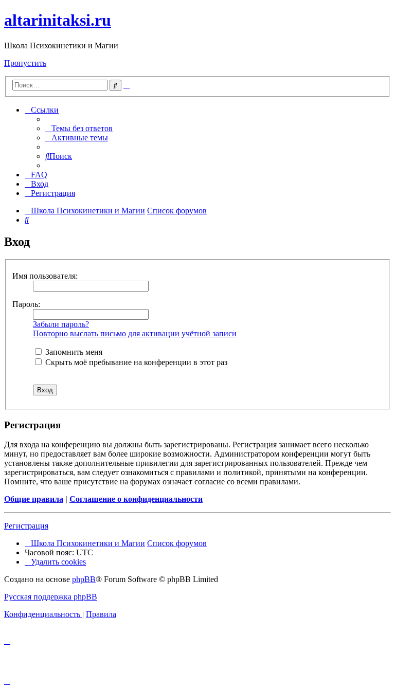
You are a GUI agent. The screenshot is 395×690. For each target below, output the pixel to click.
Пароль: (26, 304)
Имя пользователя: (45, 275)
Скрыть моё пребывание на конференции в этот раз (135, 362)
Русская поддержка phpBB (50, 596)
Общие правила (33, 499)
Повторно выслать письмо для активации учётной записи (135, 333)
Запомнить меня (72, 352)
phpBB (84, 579)
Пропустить (25, 63)
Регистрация (26, 525)
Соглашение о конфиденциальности (136, 499)
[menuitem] (79, 128)
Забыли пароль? (61, 324)
